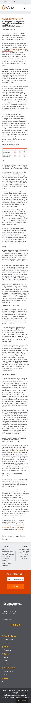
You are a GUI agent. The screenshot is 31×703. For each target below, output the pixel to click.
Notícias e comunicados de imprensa (12, 18)
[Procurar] (24, 8)
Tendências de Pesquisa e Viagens (11, 19)
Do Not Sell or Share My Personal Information (15, 697)
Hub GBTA (20, 529)
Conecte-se (24, 4)
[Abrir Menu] (27, 7)
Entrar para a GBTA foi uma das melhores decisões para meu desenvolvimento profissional (23, 552)
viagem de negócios (8, 536)
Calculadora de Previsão (18, 450)
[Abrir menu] (3, 682)
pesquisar (6, 539)
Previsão (10, 51)
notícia (23, 536)
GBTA (17, 536)
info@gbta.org (7, 619)
